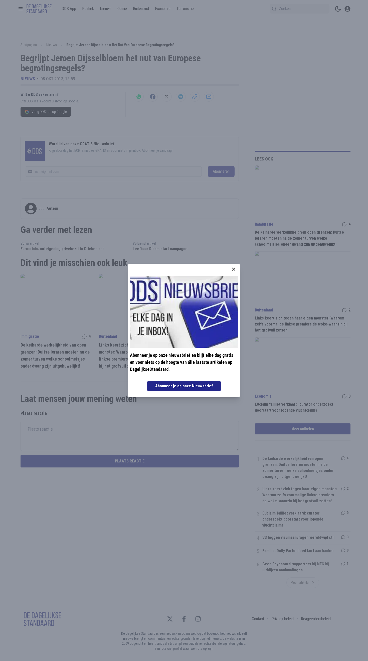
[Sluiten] (233, 269)
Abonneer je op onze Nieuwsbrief (184, 386)
